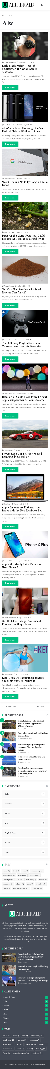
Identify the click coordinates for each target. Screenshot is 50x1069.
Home (6, 16)
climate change (36, 871)
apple (6, 871)
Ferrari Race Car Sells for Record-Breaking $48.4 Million (22, 455)
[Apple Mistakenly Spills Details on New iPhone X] (25, 544)
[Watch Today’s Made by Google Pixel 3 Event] (25, 162)
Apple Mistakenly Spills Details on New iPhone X (22, 565)
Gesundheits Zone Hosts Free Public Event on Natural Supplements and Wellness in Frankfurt (31, 724)
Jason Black (7, 232)
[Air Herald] (18, 5)
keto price (22, 875)
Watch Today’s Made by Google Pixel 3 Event (25, 183)
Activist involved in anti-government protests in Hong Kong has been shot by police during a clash (32, 771)
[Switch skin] (42, 6)
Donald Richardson (10, 62)
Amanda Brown (9, 286)
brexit (16, 871)
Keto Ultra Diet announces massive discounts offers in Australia (23, 679)
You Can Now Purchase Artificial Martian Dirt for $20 (21, 291)
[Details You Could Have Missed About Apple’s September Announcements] (25, 377)
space (30, 884)
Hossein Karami (9, 340)
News (5, 1014)
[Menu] (47, 6)
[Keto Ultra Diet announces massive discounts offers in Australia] (25, 658)
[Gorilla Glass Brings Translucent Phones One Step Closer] (25, 601)
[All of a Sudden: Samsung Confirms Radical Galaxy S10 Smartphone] (25, 107)
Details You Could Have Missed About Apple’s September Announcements (24, 398)
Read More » (10, 88)
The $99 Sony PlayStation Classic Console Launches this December (22, 344)
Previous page (11, 706)
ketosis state (34, 875)
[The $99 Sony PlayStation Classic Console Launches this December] (25, 323)
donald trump (8, 875)
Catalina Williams (9, 179)
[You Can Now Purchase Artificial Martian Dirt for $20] (25, 270)
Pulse (5, 1001)
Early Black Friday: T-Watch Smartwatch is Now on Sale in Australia (20, 69)
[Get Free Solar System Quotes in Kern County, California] (9, 760)
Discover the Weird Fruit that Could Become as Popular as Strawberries (23, 237)
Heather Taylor (8, 450)
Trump (6, 888)
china (25, 871)
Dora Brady (7, 504)
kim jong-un (8, 880)
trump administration (21, 888)
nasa (19, 880)
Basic (5, 1022)
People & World (9, 997)
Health (5, 1010)
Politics (6, 1005)
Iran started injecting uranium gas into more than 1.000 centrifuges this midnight (31, 747)
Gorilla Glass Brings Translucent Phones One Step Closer (21, 622)
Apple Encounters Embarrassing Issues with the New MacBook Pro (22, 509)
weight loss (37, 888)
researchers (7, 884)
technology (40, 884)
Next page (40, 706)
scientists (20, 884)
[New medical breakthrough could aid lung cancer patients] (9, 736)
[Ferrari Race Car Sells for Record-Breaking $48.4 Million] (25, 434)
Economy (6, 1018)
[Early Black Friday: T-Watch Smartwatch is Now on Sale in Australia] (25, 46)
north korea (31, 880)
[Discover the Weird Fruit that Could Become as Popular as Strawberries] (25, 216)
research (43, 880)
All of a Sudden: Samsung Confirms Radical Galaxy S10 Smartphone (23, 129)
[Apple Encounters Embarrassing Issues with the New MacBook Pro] (25, 488)
